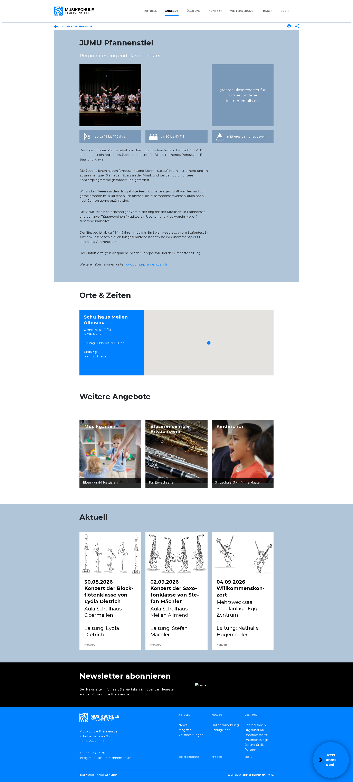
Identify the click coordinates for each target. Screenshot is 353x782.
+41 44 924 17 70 (92, 753)
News (183, 725)
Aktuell (150, 10)
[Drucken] (289, 27)
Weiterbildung (241, 10)
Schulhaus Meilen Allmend (106, 319)
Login (285, 10)
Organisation (254, 730)
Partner (250, 749)
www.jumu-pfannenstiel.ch (146, 264)
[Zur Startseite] (74, 11)
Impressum (86, 775)
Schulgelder (221, 730)
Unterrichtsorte (256, 735)
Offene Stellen (256, 745)
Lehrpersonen (255, 725)
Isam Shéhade (95, 356)
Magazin (185, 730)
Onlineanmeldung (225, 725)
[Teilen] (297, 27)
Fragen (267, 10)
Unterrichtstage (257, 740)
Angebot (172, 10)
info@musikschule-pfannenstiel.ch (105, 758)
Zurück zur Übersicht (78, 26)
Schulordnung (107, 775)
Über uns (193, 10)
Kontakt (215, 10)
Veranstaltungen (191, 735)
